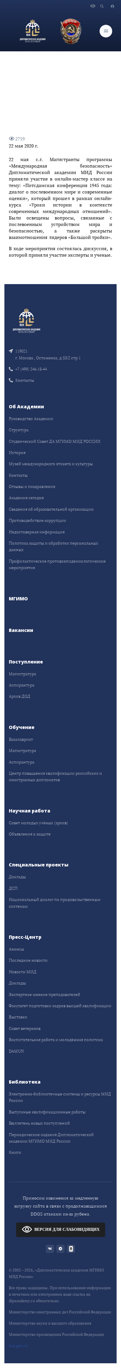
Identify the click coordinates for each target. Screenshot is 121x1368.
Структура (18, 430)
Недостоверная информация (37, 532)
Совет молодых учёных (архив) (38, 823)
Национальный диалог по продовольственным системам (54, 903)
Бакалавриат (21, 739)
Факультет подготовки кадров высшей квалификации (60, 1006)
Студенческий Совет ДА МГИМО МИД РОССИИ (54, 441)
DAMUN (16, 1051)
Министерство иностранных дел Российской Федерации (60, 1312)
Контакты (24, 380)
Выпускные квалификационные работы (47, 1112)
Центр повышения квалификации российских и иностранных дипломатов (55, 776)
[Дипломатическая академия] (32, 31)
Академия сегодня (26, 498)
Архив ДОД (19, 696)
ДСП (13, 888)
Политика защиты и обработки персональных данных (53, 546)
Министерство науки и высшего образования (50, 1323)
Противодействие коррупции (37, 520)
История (17, 453)
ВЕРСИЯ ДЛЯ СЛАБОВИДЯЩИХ (67, 1229)
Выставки (18, 1017)
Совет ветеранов (25, 1028)
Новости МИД (22, 972)
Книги (15, 1152)
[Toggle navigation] (106, 31)
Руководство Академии (31, 419)
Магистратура (22, 674)
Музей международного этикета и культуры (51, 464)
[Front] (26, 320)
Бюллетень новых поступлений (39, 1123)
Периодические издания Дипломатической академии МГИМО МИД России (51, 1138)
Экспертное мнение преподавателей (44, 994)
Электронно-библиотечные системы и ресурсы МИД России (60, 1097)
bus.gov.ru (18, 1345)
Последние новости (28, 960)
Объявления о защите (30, 834)
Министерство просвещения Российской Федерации (56, 1334)
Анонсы (16, 949)
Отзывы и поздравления (32, 486)
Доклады (17, 877)
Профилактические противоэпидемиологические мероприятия (57, 564)
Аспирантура (21, 685)
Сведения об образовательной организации (51, 509)
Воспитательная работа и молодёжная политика (56, 1040)
